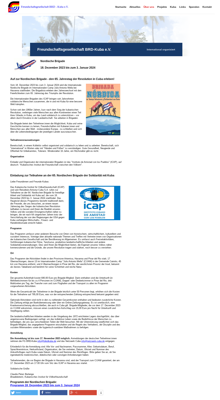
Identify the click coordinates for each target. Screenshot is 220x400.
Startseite (120, 7)
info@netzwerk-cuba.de (93, 341)
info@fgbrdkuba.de (46, 341)
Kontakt (207, 7)
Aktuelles (134, 7)
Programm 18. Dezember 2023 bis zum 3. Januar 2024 (45, 385)
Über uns (149, 7)
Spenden (194, 7)
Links (182, 7)
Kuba (173, 7)
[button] (24, 392)
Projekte (162, 7)
